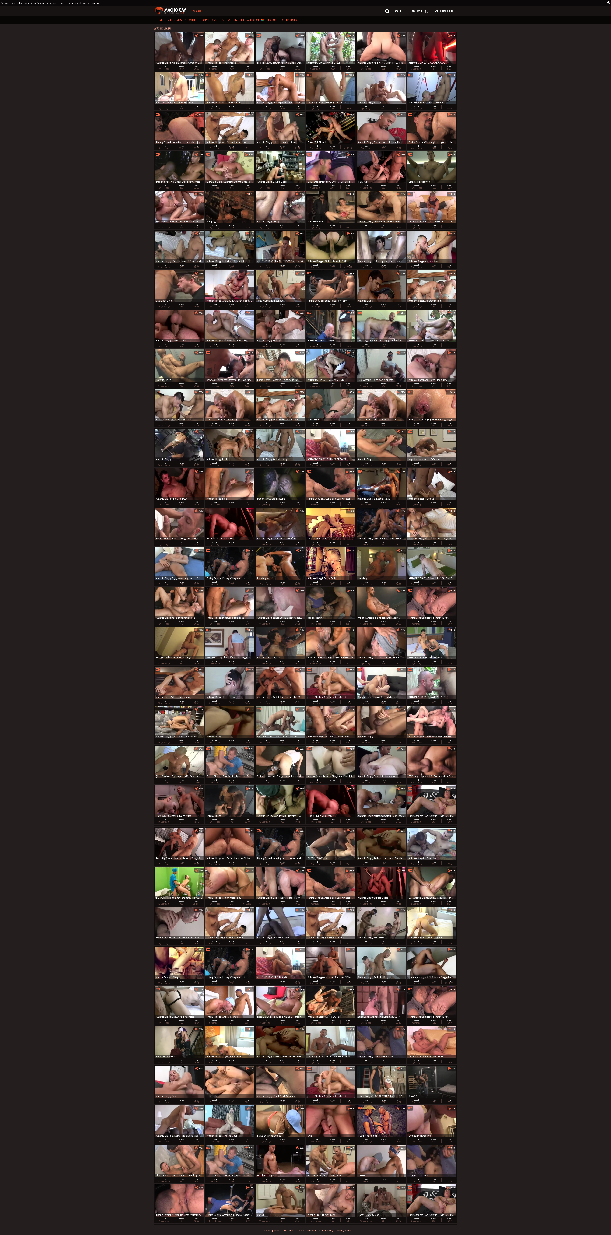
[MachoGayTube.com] (170, 11)
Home (159, 20)
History (225, 20)
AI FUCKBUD (289, 20)
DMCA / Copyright (270, 1230)
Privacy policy (344, 1230)
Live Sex (239, 20)
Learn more (95, 2)
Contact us (288, 1230)
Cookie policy (326, 1230)
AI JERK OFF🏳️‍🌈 (255, 20)
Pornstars (209, 20)
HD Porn (273, 20)
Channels (191, 20)
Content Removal (307, 1230)
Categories (174, 20)
